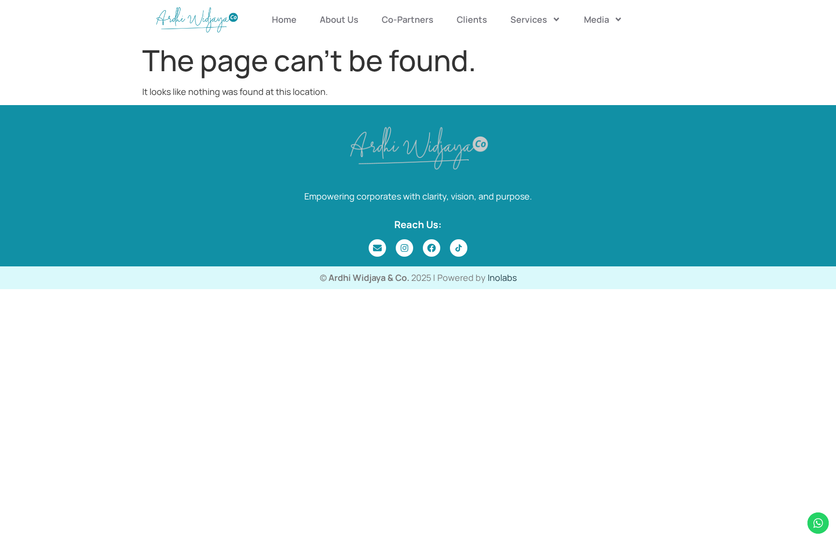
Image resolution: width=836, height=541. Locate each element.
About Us (339, 19)
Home (284, 19)
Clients (472, 19)
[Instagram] (404, 248)
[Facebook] (431, 248)
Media (596, 19)
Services (528, 19)
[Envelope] (377, 248)
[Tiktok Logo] (458, 248)
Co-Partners (407, 19)
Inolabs (502, 277)
